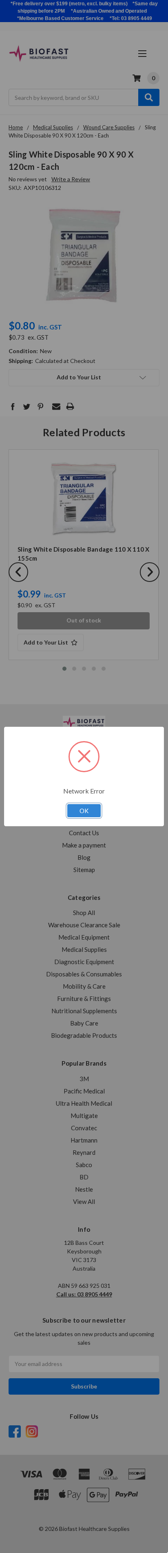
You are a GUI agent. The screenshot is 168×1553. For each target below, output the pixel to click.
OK (84, 810)
